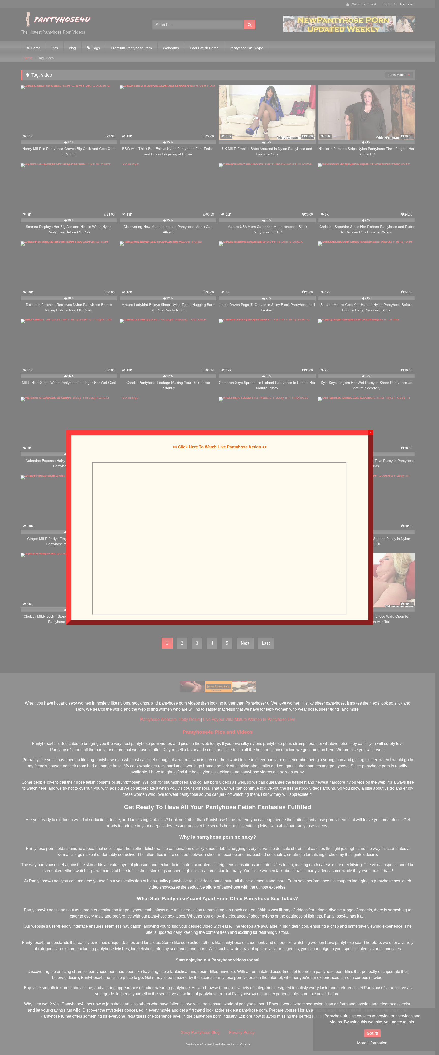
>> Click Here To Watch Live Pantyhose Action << (220, 447)
